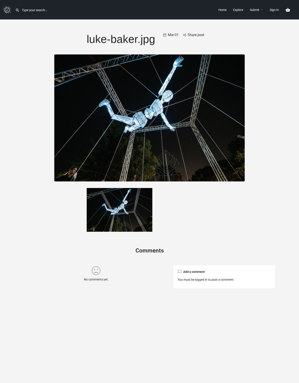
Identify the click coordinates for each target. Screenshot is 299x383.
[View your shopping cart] (287, 9)
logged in (201, 279)
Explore (238, 10)
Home (222, 10)
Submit (254, 10)
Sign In (274, 10)
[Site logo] (7, 9)
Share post (196, 35)
